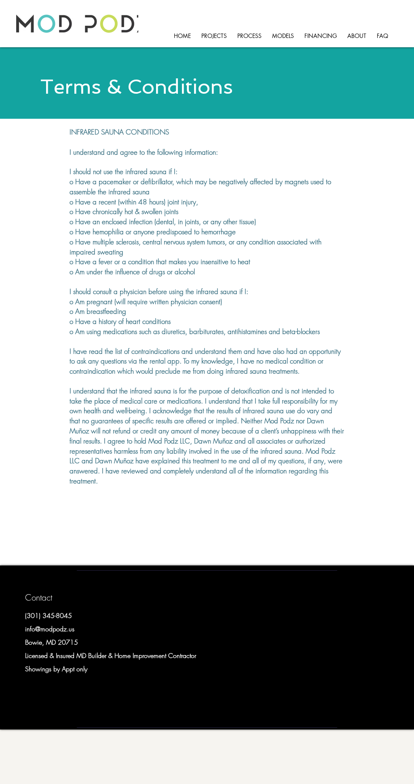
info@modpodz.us (49, 628)
